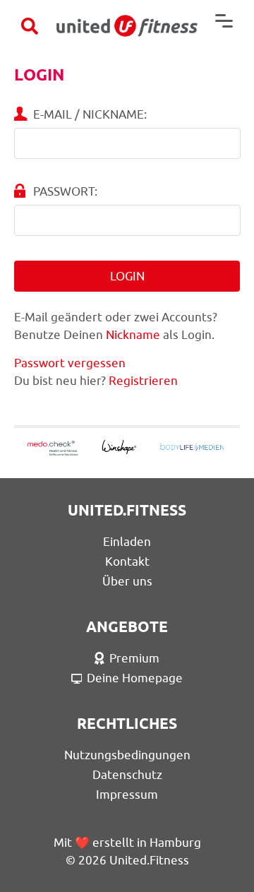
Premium (134, 658)
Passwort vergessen (70, 363)
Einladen (127, 542)
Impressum (127, 794)
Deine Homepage (135, 678)
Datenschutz (127, 775)
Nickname (133, 335)
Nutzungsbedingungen (127, 755)
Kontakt (127, 561)
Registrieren (143, 381)
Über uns (127, 581)
